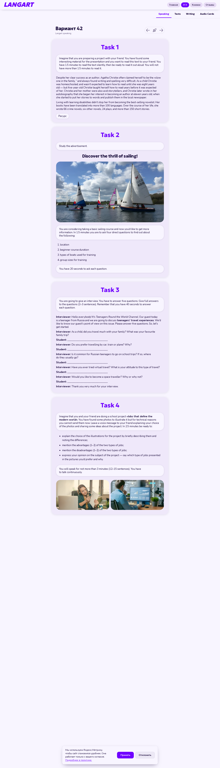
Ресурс (62, 116)
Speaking (163, 13)
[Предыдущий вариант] (148, 30)
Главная (173, 4)
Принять (125, 755)
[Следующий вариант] (161, 30)
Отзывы (210, 4)
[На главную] (154, 30)
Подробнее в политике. (78, 760)
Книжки (196, 4)
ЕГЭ (185, 4)
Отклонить (145, 755)
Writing (190, 13)
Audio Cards (207, 13)
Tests (178, 13)
